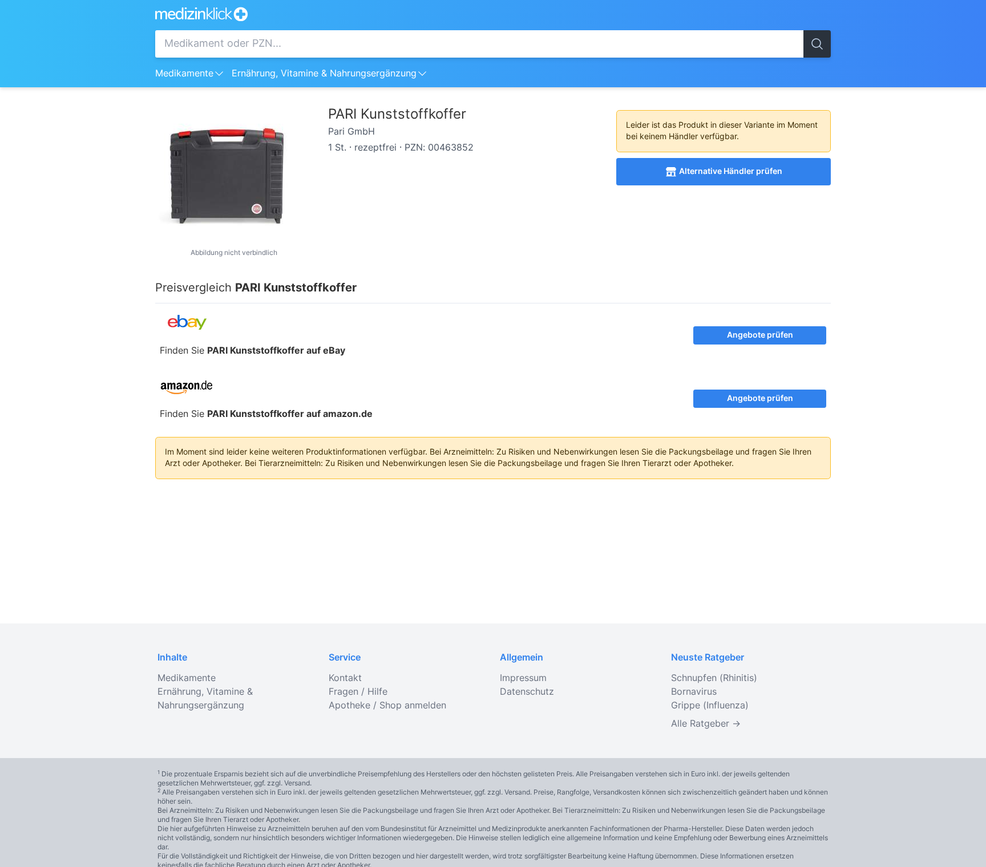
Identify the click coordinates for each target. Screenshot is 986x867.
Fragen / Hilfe (358, 691)
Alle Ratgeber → (706, 723)
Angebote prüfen (760, 335)
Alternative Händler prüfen (730, 172)
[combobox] (479, 44)
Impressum (523, 678)
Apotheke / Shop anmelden (387, 705)
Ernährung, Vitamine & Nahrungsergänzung (324, 73)
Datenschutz (527, 691)
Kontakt (345, 678)
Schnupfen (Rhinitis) (714, 678)
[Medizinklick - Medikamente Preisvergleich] (493, 14)
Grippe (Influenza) (710, 705)
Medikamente (184, 73)
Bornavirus (694, 691)
